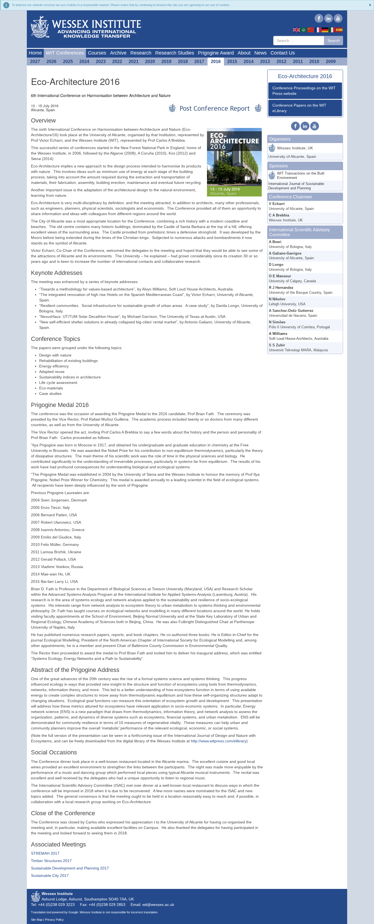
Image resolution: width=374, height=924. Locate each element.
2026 (51, 61)
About (244, 53)
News (260, 53)
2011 (298, 61)
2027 (35, 61)
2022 (117, 61)
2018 (183, 61)
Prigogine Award (216, 53)
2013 (265, 61)
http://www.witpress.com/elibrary (218, 741)
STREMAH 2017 (45, 853)
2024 (84, 61)
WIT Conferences (65, 53)
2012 (281, 61)
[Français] (318, 30)
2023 (101, 61)
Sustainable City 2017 (50, 875)
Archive (118, 53)
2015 (232, 61)
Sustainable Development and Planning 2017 (70, 868)
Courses (97, 53)
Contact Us (283, 53)
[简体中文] (311, 30)
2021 (134, 61)
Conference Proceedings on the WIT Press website (304, 91)
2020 (150, 61)
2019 (166, 61)
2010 (314, 61)
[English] (296, 30)
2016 (216, 61)
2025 (68, 61)
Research (140, 53)
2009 (331, 61)
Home (35, 53)
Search (333, 40)
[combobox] (298, 40)
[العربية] (303, 30)
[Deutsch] (325, 30)
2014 (249, 61)
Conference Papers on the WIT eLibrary (299, 108)
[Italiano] (332, 30)
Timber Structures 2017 (51, 861)
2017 (199, 61)
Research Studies (174, 53)
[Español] (339, 30)
